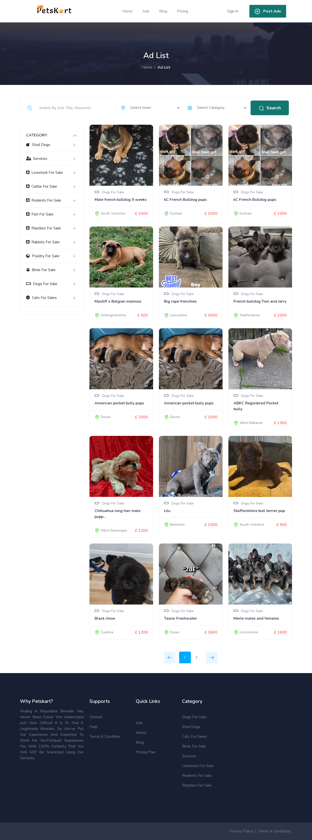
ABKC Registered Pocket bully (256, 406)
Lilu (167, 510)
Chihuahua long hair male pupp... (117, 513)
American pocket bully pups (119, 403)
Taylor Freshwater (180, 618)
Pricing (182, 11)
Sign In (232, 11)
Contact (95, 717)
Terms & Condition (104, 736)
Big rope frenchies (180, 301)
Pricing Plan (146, 752)
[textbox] (152, 108)
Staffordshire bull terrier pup (259, 510)
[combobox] (150, 108)
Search (273, 108)
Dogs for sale (194, 717)
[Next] (212, 657)
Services (189, 756)
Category (36, 135)
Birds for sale (194, 746)
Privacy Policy (241, 831)
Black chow (105, 618)
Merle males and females (256, 618)
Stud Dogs (191, 726)
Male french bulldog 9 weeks (121, 199)
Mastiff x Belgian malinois (118, 301)
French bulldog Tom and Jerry (260, 301)
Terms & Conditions (274, 831)
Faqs (93, 726)
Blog (163, 11)
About (141, 732)
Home (127, 11)
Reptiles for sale (197, 785)
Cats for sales (194, 736)
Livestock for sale (198, 765)
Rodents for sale (197, 775)
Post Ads (272, 11)
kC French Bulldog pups (185, 199)
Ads (145, 11)
